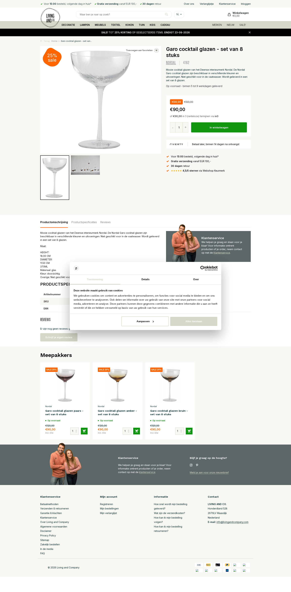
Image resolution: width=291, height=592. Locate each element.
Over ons (189, 3)
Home (54, 41)
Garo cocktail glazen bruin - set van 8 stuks (169, 412)
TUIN (142, 24)
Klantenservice (227, 3)
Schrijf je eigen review (58, 337)
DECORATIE (68, 24)
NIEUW (230, 24)
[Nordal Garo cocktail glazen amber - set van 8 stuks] (118, 385)
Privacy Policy (48, 535)
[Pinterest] (197, 465)
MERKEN (217, 24)
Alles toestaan (193, 321)
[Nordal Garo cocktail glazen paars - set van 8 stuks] (65, 385)
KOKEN (129, 24)
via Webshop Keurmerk (198, 170)
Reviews (105, 222)
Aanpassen (143, 321)
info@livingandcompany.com (232, 522)
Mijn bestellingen (109, 508)
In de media (46, 549)
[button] (108, 145)
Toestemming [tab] (95, 279)
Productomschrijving (54, 222)
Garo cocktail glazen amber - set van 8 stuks (117, 412)
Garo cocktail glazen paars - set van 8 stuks (64, 412)
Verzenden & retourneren (54, 508)
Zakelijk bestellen (50, 544)
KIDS (152, 24)
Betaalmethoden (49, 504)
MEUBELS (100, 24)
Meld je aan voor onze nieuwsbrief (209, 472)
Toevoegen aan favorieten (139, 50)
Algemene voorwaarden (53, 526)
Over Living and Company (54, 522)
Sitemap (44, 540)
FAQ (42, 553)
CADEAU (165, 24)
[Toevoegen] (84, 431)
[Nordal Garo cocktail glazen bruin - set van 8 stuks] (170, 385)
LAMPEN (85, 24)
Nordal (171, 63)
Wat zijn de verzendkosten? (169, 513)
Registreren (106, 504)
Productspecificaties (84, 222)
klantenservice (147, 472)
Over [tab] (196, 279)
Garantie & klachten (51, 513)
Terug (46, 41)
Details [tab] (145, 279)
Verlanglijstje (207, 3)
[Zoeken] (166, 14)
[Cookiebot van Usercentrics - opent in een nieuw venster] (203, 268)
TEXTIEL (115, 24)
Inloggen (246, 3)
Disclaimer (46, 530)
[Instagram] (191, 465)
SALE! (242, 24)
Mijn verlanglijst (108, 513)
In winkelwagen (219, 127)
